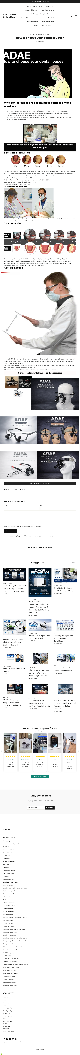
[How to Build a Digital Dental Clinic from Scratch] (40, 625)
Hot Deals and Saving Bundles (40, 14)
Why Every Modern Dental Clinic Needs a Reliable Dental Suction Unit (13, 642)
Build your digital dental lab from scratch (14, 941)
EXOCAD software (8, 923)
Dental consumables (32, 22)
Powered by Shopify (40, 1049)
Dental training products (9, 961)
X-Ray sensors (7, 864)
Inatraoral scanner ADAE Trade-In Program (14, 917)
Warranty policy (7, 1008)
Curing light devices (8, 873)
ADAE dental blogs (8, 1031)
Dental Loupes (7, 856)
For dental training (48, 10)
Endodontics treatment (9, 861)
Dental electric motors (9, 976)
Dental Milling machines (9, 935)
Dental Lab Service (53, 18)
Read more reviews (40, 776)
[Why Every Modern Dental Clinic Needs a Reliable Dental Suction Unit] (14, 627)
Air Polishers (6, 900)
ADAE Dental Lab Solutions (10, 973)
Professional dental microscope (12, 894)
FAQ (4, 1000)
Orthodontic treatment (9, 906)
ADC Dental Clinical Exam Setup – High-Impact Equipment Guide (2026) (13, 703)
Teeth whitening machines (10, 891)
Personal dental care (47, 22)
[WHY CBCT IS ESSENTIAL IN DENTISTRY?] (14, 658)
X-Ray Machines (7, 853)
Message (6, 513)
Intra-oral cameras (8, 885)
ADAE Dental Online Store (9, 15)
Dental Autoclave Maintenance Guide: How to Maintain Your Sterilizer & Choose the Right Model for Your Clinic (39, 607)
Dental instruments (8, 908)
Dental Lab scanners (8, 926)
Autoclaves (6, 876)
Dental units (6, 847)
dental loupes (35, 34)
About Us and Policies (34, 6)
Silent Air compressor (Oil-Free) (12, 950)
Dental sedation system (9, 982)
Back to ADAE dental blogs (41, 547)
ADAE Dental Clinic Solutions (11, 967)
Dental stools (6, 858)
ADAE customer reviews (7, 1004)
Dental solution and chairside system (32, 18)
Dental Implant (7, 867)
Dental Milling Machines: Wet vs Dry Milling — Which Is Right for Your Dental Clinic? (14, 588)
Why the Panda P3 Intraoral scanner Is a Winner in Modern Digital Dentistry (39, 673)
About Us (5, 997)
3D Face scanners (8, 920)
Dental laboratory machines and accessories (15, 938)
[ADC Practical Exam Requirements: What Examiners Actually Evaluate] (40, 689)
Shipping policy (7, 1011)
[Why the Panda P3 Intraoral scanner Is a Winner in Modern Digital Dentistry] (40, 658)
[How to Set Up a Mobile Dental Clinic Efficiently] (65, 657)
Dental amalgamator (8, 879)
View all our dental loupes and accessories (40, 483)
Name (5, 505)
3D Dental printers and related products (14, 929)
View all (74, 563)
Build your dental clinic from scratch (13, 944)
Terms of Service (47, 536)
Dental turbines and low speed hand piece (15, 888)
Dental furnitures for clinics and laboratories (15, 964)
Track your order (46, 25)
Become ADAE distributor (7, 1027)
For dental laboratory (31, 10)
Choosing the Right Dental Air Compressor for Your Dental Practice (64, 638)
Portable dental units (9, 850)
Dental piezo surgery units (10, 882)
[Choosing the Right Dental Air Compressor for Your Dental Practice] (65, 625)
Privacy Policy (36, 536)
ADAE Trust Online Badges (8, 1023)
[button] (2, 751)
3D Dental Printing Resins (10, 932)
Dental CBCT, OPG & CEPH (11, 959)
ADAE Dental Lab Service (10, 970)
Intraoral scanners (8, 914)
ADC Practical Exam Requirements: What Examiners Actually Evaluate (39, 703)
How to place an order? (7, 1018)
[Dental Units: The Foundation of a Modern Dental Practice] (65, 575)
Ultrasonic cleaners (8, 903)
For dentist (48, 6)
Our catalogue (33, 25)
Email (41, 505)
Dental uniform (7, 956)
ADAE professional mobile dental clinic (14, 947)
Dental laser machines (9, 870)
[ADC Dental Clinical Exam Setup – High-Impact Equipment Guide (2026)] (14, 688)
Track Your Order (7, 1014)
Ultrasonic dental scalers (10, 897)
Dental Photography (8, 953)
